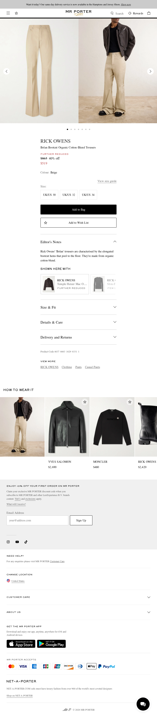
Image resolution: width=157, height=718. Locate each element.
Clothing (67, 367)
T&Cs (18, 498)
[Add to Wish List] (85, 402)
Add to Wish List (78, 223)
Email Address (15, 513)
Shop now (126, 4)
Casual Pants (92, 367)
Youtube (17, 542)
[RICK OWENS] (39, 70)
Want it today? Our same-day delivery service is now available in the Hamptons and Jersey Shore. (78, 4)
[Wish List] (16, 13)
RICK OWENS (55, 141)
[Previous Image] (6, 71)
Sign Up (81, 520)
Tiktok (26, 542)
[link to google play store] (51, 644)
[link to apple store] (21, 644)
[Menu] (8, 13)
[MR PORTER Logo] (21, 681)
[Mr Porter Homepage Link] (78, 13)
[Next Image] (150, 71)
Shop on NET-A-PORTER (20, 695)
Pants (78, 367)
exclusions (30, 498)
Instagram (8, 542)
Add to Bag (78, 209)
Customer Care (57, 561)
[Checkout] (146, 13)
